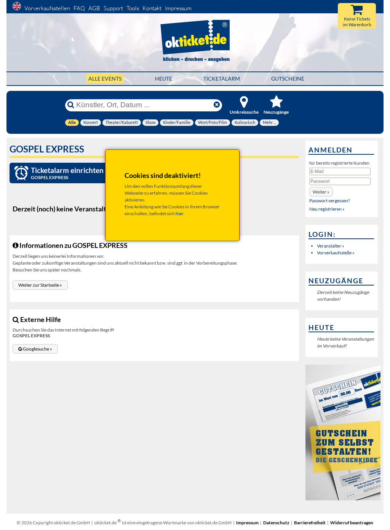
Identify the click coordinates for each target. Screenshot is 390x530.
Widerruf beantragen (351, 522)
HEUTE (163, 78)
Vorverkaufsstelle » (336, 252)
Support (113, 8)
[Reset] (217, 105)
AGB (94, 8)
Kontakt (151, 8)
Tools (132, 8)
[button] (40, 285)
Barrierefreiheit (310, 522)
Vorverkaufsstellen (47, 8)
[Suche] (71, 105)
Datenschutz (276, 522)
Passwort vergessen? (329, 200)
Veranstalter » (330, 246)
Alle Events (104, 78)
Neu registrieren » (327, 209)
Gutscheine (287, 78)
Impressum (178, 8)
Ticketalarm (221, 78)
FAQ (79, 8)
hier (180, 213)
